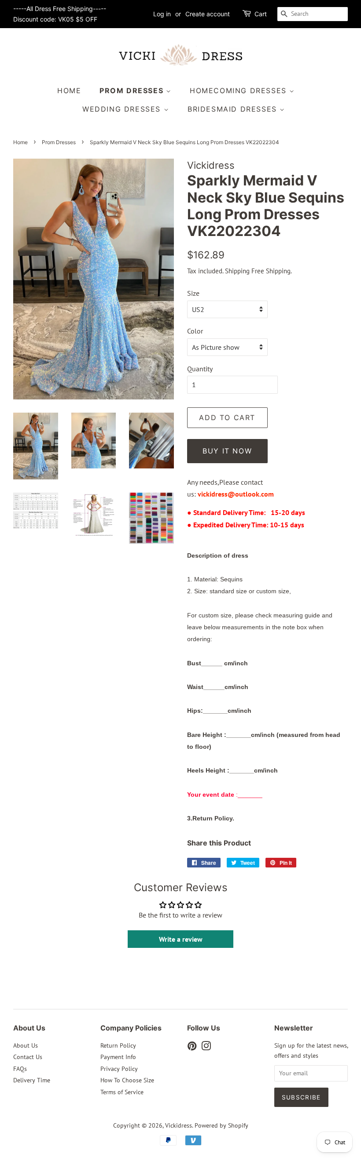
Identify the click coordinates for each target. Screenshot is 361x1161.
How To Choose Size (127, 1080)
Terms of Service (122, 1092)
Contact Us (27, 1057)
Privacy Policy (119, 1069)
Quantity (200, 368)
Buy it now (227, 450)
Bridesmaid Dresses (234, 109)
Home (69, 90)
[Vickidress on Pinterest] (192, 1048)
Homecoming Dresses (239, 90)
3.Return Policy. (210, 818)
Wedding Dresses (123, 109)
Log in (162, 14)
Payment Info (118, 1057)
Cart (260, 14)
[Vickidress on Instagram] (206, 1048)
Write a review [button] (181, 939)
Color (195, 331)
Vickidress (178, 1125)
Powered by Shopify (221, 1125)
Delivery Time (31, 1080)
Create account (207, 14)
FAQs (20, 1069)
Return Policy (118, 1045)
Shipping (237, 271)
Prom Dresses (132, 90)
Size (193, 293)
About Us (25, 1045)
